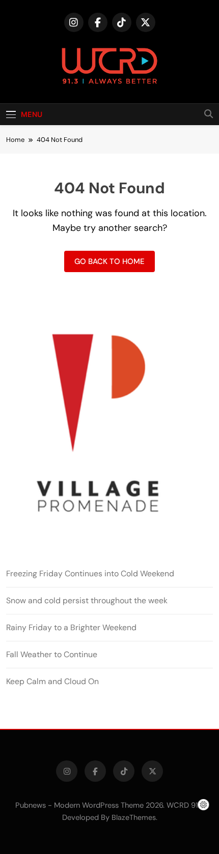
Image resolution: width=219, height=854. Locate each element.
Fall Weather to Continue (51, 654)
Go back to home (109, 261)
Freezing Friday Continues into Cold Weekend (90, 573)
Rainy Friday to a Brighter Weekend (71, 627)
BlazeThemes (134, 817)
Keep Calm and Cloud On (52, 681)
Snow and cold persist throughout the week (87, 600)
